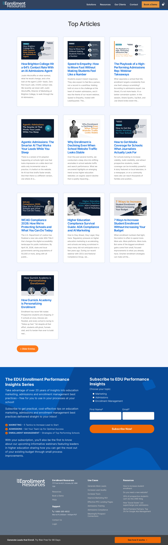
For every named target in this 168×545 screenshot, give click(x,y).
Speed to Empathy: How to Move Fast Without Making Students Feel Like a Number (83, 69)
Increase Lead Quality (97, 490)
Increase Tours (94, 494)
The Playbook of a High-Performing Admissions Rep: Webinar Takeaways (129, 69)
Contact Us (57, 520)
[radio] (107, 394)
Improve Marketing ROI (98, 498)
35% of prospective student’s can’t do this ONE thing (135, 497)
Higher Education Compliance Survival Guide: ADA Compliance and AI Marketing (83, 225)
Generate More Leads (97, 486)
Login (54, 524)
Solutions (91, 4)
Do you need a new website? (135, 492)
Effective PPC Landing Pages (100, 502)
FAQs (54, 500)
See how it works (136, 540)
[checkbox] (106, 399)
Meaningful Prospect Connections (96, 515)
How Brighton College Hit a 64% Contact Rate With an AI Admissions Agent (37, 67)
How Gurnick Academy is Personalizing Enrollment (36, 303)
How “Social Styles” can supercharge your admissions (135, 504)
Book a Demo (150, 4)
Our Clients (120, 4)
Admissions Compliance (98, 510)
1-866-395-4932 (62, 511)
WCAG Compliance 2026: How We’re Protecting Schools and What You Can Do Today (37, 225)
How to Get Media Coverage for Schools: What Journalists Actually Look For (128, 147)
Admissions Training (96, 506)
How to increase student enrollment (133, 487)
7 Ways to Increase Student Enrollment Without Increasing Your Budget (129, 225)
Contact (134, 4)
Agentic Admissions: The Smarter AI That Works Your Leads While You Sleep (37, 147)
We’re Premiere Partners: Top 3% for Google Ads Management (137, 510)
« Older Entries (27, 348)
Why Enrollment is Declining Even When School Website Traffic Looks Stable (82, 147)
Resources (105, 4)
